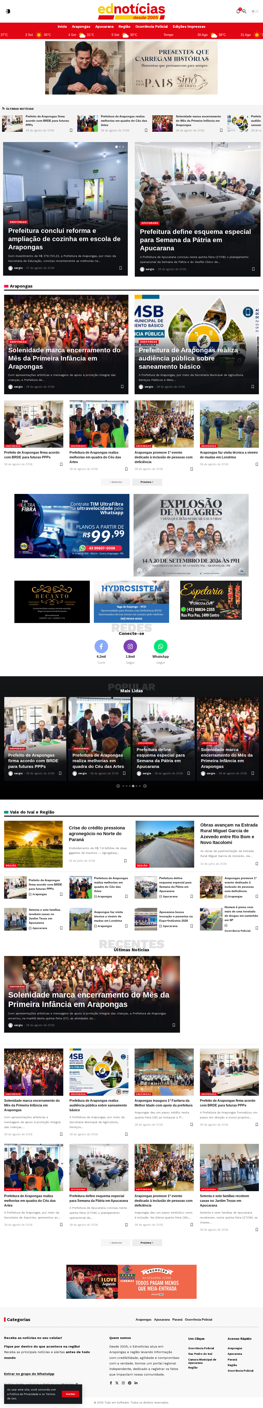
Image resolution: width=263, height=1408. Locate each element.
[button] (70, 1394)
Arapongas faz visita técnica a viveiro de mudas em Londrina (108, 916)
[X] (117, 1383)
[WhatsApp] (160, 652)
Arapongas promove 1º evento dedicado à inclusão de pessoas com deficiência (164, 457)
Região (11, 865)
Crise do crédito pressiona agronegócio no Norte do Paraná (97, 833)
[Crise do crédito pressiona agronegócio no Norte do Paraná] (33, 844)
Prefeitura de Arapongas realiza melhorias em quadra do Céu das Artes (49, 121)
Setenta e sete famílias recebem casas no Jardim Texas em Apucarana (190, 240)
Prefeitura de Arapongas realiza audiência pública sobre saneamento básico (198, 121)
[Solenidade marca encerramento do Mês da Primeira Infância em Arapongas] (87, 123)
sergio (18, 267)
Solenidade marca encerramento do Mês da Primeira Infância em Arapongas (123, 121)
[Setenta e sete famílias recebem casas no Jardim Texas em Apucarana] (15, 919)
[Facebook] (101, 652)
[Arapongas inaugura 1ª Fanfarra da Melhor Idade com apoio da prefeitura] (237, 123)
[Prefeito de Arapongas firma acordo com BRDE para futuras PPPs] (33, 424)
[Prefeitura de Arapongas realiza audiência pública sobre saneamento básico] (162, 123)
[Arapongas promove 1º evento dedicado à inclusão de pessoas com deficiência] (164, 424)
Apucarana (150, 223)
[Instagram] (130, 652)
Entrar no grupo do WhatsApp (29, 1374)
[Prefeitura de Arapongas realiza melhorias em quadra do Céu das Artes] (12, 123)
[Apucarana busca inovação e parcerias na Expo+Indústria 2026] (146, 919)
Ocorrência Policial (237, 930)
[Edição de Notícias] (131, 11)
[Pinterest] (129, 1383)
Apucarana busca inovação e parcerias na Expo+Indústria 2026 (176, 916)
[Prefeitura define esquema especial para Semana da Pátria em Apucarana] (146, 887)
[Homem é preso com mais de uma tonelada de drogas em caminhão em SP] (211, 919)
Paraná (177, 1319)
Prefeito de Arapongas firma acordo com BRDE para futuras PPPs (45, 884)
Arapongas (18, 222)
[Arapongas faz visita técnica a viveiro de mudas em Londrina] (229, 424)
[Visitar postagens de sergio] (10, 268)
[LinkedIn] (136, 1383)
